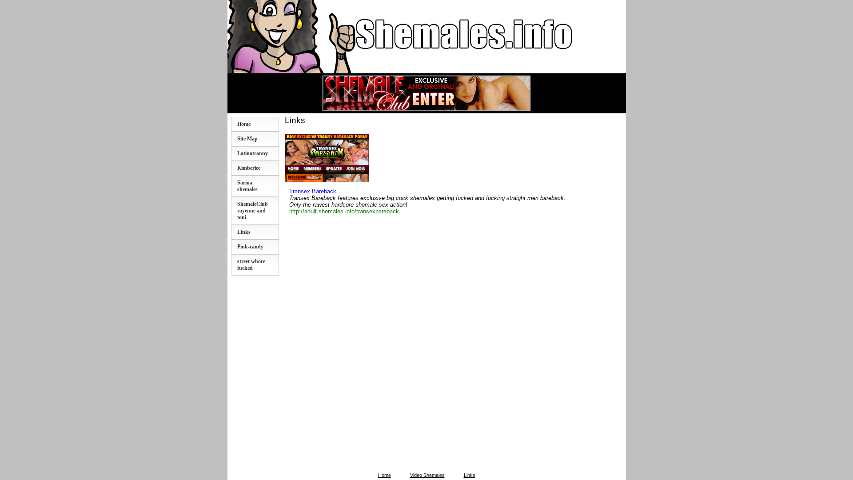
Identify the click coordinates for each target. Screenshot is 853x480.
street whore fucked (251, 264)
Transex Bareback (312, 191)
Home (244, 124)
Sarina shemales (247, 186)
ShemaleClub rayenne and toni (252, 210)
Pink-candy (250, 247)
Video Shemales (427, 475)
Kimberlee (248, 168)
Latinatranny (252, 153)
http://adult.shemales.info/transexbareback (344, 211)
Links (244, 232)
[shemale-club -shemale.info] (426, 108)
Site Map (247, 139)
